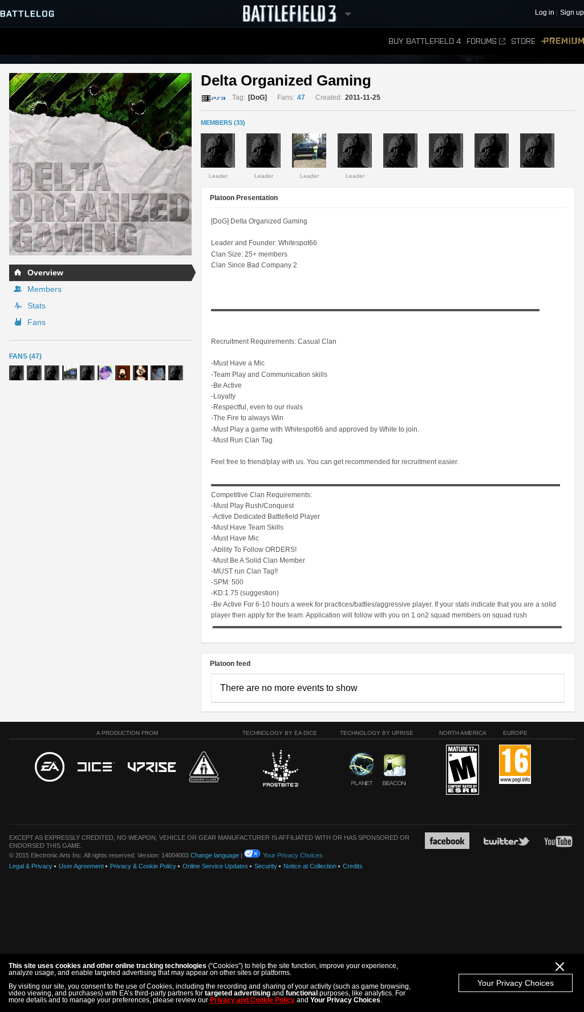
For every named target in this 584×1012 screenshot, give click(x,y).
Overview (45, 272)
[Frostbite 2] (280, 769)
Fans (36, 322)
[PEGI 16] (515, 765)
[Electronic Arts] (49, 767)
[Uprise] (152, 767)
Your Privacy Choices (515, 982)
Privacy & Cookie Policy (143, 866)
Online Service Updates (215, 866)
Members (44, 289)
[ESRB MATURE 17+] (462, 770)
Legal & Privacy (30, 866)
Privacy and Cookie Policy (252, 1000)
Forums (482, 41)
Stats (36, 305)
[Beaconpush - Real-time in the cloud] (394, 770)
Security (265, 866)
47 (301, 97)
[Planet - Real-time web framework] (361, 768)
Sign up (572, 13)
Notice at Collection (309, 866)
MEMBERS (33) (223, 122)
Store (523, 41)
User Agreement (81, 866)
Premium (562, 41)
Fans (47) (25, 356)
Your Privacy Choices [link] (293, 855)
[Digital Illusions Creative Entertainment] (96, 767)
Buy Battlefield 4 (424, 41)
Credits (353, 866)
